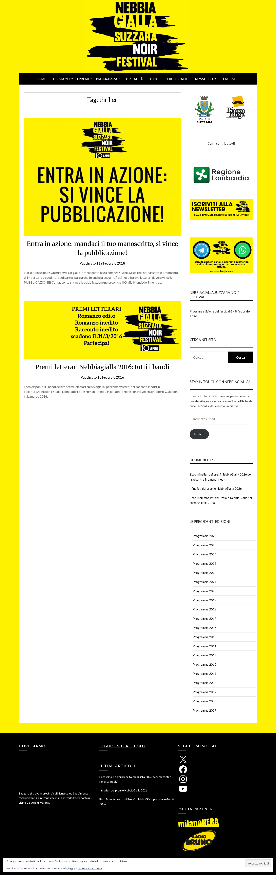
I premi (83, 79)
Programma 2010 (204, 682)
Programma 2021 (204, 582)
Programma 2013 (204, 655)
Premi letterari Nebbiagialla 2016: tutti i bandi (102, 367)
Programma (106, 79)
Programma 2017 (204, 618)
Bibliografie (177, 79)
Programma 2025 (204, 545)
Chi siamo (61, 79)
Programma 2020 (204, 591)
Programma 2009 (204, 692)
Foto (154, 79)
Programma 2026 (204, 536)
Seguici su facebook (122, 746)
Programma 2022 (204, 572)
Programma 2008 (204, 701)
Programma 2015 (204, 637)
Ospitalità (133, 79)
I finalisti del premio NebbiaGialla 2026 (216, 488)
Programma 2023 (204, 563)
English (230, 79)
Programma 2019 (204, 600)
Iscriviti (199, 434)
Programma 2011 (204, 673)
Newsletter (205, 79)
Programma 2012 (204, 664)
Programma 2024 (204, 554)
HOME (41, 79)
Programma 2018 (204, 609)
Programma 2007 (204, 710)
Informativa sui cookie (90, 868)
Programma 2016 (204, 627)
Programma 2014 (204, 646)
